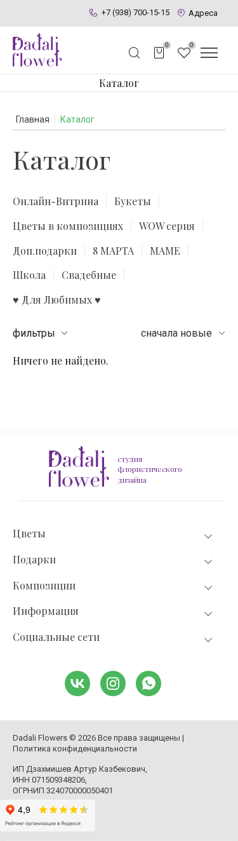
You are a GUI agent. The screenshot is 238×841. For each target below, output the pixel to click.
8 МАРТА (113, 251)
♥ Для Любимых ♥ (57, 299)
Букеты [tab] (132, 201)
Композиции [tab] (44, 585)
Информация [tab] (46, 611)
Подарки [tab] (34, 559)
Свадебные (89, 275)
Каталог (119, 83)
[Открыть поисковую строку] (134, 52)
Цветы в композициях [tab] (68, 226)
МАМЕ (165, 251)
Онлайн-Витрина (55, 201)
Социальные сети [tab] (56, 637)
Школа (29, 275)
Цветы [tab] (29, 533)
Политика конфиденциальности (75, 748)
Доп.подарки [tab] (45, 251)
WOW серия (167, 226)
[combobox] (183, 333)
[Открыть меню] (208, 52)
